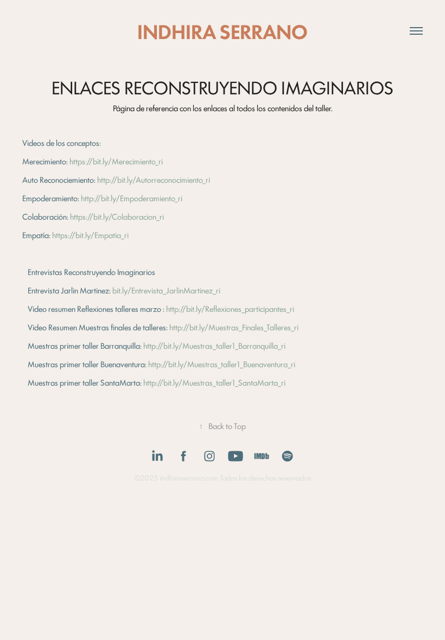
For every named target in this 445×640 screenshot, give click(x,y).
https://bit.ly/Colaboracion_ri (117, 216)
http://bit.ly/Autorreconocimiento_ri (153, 179)
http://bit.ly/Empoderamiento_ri (131, 197)
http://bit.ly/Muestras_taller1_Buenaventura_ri (221, 363)
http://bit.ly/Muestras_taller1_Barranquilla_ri (214, 345)
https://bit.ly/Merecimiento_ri (116, 161)
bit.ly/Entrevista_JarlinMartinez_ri (166, 290)
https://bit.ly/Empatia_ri (90, 234)
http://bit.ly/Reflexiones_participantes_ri (230, 308)
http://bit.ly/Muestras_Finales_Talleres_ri (233, 326)
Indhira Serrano (222, 30)
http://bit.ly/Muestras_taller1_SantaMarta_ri (214, 382)
